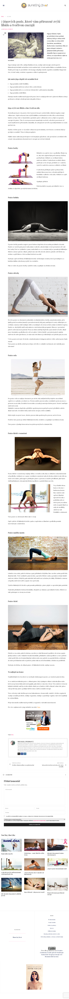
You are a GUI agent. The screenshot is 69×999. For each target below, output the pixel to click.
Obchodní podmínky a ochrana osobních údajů (52, 936)
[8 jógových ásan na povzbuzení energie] (57, 884)
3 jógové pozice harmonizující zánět (57, 869)
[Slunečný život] (34, 5)
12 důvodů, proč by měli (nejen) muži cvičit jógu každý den (11, 873)
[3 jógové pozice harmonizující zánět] (57, 862)
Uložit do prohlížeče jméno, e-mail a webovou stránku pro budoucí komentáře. (29, 816)
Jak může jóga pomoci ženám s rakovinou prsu (55, 854)
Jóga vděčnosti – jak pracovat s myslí (34, 892)
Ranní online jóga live (7, 854)
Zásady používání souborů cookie (52, 934)
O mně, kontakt (51, 922)
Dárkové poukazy (52, 925)
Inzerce (52, 928)
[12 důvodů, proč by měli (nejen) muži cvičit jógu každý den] (11, 864)
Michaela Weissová (8, 29)
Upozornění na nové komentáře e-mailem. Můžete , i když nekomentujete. (31, 820)
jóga (12, 734)
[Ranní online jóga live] (11, 845)
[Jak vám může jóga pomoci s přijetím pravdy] (11, 884)
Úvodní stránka (51, 919)
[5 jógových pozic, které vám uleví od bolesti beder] (34, 864)
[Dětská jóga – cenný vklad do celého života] (34, 845)
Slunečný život (17, 937)
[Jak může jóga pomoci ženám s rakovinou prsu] (57, 845)
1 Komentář (9, 774)
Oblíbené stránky (52, 931)
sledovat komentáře (39, 820)
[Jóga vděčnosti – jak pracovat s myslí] (34, 884)
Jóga (2, 16)
